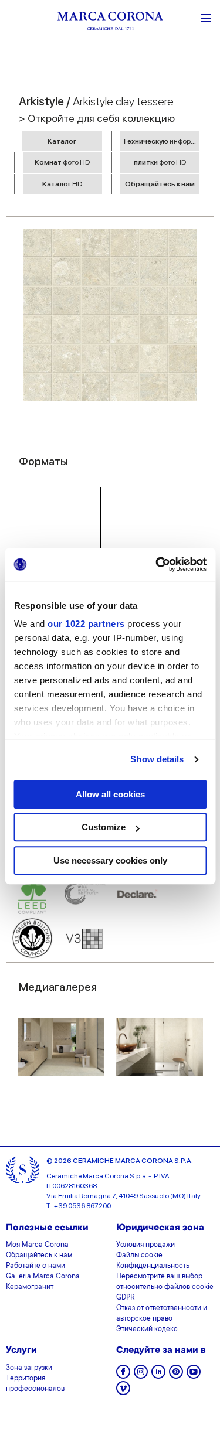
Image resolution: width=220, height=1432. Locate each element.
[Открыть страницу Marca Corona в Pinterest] (176, 1375)
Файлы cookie (139, 1256)
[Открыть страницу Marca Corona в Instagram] (141, 1375)
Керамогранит (29, 1287)
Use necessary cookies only (110, 860)
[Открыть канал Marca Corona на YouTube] (194, 1375)
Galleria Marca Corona (43, 1277)
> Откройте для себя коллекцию (97, 118)
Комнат (62, 162)
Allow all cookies (110, 794)
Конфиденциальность (152, 1266)
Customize (104, 827)
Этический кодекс (147, 1329)
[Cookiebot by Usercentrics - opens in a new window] (157, 564)
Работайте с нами (35, 1266)
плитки (160, 162)
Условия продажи (145, 1245)
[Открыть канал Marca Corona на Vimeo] (123, 1391)
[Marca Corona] (110, 22)
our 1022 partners (86, 624)
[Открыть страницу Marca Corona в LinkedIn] (158, 1375)
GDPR (125, 1298)
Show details (157, 759)
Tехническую (160, 141)
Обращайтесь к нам (160, 184)
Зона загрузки (29, 1368)
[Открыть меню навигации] (206, 17)
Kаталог (62, 141)
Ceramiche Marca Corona (87, 1176)
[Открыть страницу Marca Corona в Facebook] (123, 1375)
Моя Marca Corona (37, 1245)
